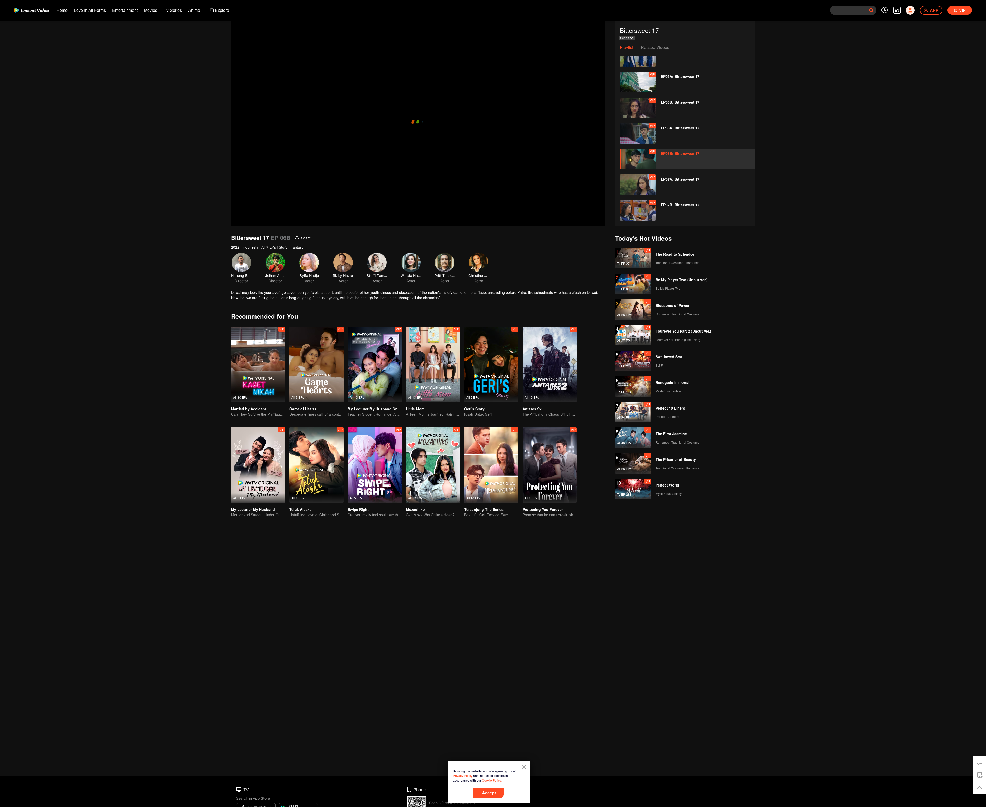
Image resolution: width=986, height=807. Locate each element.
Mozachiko (415, 509)
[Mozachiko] (433, 465)
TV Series (173, 10)
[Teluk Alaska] (316, 465)
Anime (194, 10)
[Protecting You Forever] (550, 465)
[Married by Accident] (258, 364)
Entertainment (125, 10)
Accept (489, 793)
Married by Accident (248, 408)
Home (62, 10)
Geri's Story (474, 408)
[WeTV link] (31, 10)
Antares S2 (532, 408)
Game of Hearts (302, 408)
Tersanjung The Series (484, 509)
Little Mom (415, 408)
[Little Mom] (433, 364)
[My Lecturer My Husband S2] (375, 364)
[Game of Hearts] (316, 364)
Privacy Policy (462, 775)
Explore (222, 10)
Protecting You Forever (543, 509)
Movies (150, 10)
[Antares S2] (550, 364)
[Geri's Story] (491, 364)
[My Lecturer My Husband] (258, 465)
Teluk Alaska (300, 509)
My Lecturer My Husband (253, 509)
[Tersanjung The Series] (491, 465)
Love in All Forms (90, 10)
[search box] (871, 10)
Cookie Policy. (492, 780)
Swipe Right (358, 509)
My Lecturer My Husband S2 (372, 408)
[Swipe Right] (375, 465)
